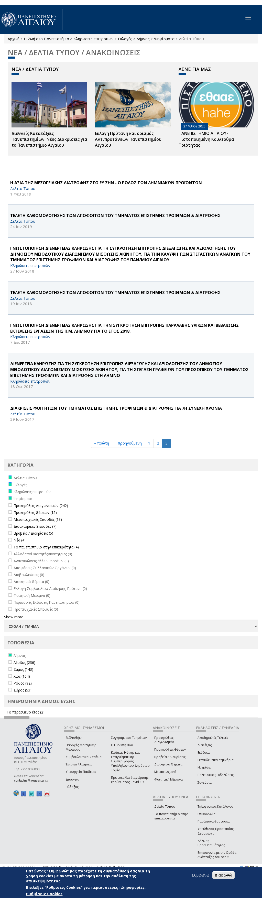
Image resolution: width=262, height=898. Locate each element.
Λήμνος (143, 38)
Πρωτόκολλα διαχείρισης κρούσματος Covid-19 (129, 779)
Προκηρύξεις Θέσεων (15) (35, 512)
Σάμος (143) (23, 669)
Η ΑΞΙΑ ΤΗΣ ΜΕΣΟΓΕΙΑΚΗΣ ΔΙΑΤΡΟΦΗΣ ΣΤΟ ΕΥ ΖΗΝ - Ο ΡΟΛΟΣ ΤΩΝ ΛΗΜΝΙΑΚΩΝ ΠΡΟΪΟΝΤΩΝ (106, 183)
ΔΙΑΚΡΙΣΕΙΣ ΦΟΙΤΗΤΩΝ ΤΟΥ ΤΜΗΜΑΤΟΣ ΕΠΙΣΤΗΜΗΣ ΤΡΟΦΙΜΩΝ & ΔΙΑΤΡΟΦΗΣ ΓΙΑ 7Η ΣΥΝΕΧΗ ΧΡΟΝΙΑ (116, 408)
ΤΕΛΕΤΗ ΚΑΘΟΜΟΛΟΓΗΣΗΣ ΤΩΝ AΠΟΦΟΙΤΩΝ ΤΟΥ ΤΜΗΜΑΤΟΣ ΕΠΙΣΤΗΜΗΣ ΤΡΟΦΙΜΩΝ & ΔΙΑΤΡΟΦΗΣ (115, 292)
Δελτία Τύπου (164, 806)
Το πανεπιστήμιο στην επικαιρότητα (171, 816)
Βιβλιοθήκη (74, 737)
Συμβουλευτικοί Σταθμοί (84, 757)
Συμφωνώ (200, 875)
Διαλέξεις (205, 745)
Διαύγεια (72, 779)
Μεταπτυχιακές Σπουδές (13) (38, 519)
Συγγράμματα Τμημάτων (129, 737)
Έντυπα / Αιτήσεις (79, 764)
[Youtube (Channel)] (47, 793)
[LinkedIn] (39, 793)
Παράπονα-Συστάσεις (214, 821)
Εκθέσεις (204, 752)
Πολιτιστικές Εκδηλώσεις (216, 775)
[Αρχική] (31, 19)
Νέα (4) (20, 540)
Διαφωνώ (223, 875)
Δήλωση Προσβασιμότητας (211, 843)
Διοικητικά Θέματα (168, 764)
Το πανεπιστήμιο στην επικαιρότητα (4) (46, 547)
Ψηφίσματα (164, 38)
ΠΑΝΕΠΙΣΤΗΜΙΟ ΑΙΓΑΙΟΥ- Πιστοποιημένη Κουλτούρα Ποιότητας (206, 139)
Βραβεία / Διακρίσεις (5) (33, 533)
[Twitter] (31, 793)
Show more (13, 616)
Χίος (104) (22, 676)
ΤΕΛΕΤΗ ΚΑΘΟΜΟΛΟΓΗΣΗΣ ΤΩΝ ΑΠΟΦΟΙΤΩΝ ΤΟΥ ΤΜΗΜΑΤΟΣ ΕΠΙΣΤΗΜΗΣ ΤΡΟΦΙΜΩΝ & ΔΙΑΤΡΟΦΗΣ (115, 215)
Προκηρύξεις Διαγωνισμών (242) (41, 505)
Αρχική (13, 38)
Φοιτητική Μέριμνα (168, 779)
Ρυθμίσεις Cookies (44, 893)
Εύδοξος (72, 787)
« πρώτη (101, 443)
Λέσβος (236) (24, 662)
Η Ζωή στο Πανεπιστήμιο (46, 38)
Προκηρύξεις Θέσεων (170, 749)
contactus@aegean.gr (31, 780)
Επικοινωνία (206, 814)
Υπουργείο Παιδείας (81, 772)
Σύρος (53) (22, 690)
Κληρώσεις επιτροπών (93, 38)
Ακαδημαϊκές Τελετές (213, 737)
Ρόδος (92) (23, 683)
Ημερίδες (204, 767)
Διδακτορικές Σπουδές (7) (35, 526)
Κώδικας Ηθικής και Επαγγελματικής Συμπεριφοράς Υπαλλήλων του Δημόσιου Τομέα (130, 761)
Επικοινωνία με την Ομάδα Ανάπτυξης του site (217, 854)
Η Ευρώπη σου (122, 745)
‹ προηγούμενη (128, 443)
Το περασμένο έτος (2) (26, 712)
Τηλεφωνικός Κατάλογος (215, 806)
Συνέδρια (205, 782)
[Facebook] (23, 793)
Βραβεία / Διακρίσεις (169, 757)
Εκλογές (125, 38)
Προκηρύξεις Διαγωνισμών (164, 739)
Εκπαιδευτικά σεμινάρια (216, 760)
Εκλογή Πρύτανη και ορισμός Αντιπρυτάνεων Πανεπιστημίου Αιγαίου (128, 139)
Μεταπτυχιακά (165, 772)
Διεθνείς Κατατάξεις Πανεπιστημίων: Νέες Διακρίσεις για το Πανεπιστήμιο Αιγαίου (49, 139)
